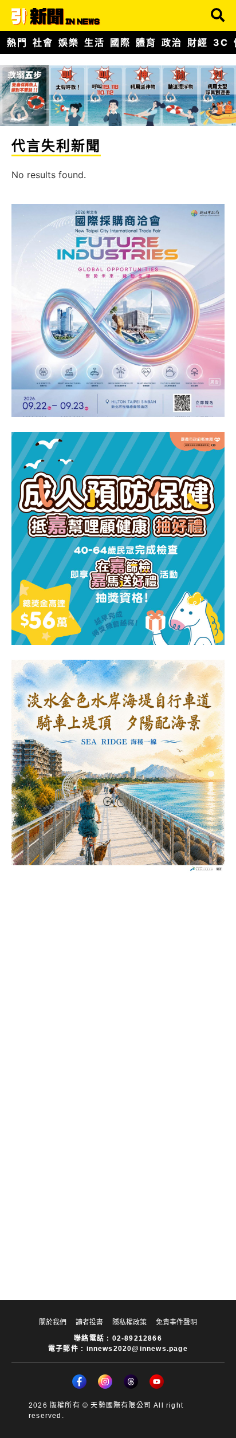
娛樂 (68, 42)
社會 (43, 42)
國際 (120, 42)
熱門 (17, 42)
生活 (94, 42)
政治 (172, 42)
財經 (197, 42)
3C (220, 42)
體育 (146, 42)
